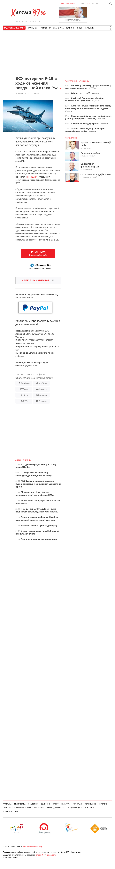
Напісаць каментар (38, 280)
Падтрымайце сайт (38, 253)
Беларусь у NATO (11, 811)
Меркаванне (71, 138)
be (89, 3)
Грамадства (45, 28)
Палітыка (32, 28)
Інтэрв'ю (103, 804)
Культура (90, 28)
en (97, 3)
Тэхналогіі (8, 807)
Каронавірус (89, 807)
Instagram (42, 395)
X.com (25, 389)
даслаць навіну (68, 3)
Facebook (25, 383)
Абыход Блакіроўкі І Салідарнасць (63, 807)
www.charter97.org (34, 847)
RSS (25, 401)
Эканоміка (58, 28)
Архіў (83, 3)
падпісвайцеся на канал (40, 266)
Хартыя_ (28, 13)
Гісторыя (77, 804)
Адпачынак (39, 807)
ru (93, 3)
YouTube (43, 383)
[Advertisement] (32, 53)
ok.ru (25, 395)
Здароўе (20, 807)
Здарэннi (70, 28)
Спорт (80, 28)
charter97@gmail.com (46, 855)
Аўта (29, 807)
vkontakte (42, 389)
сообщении (32, 177)
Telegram (43, 401)
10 (60, 89)
